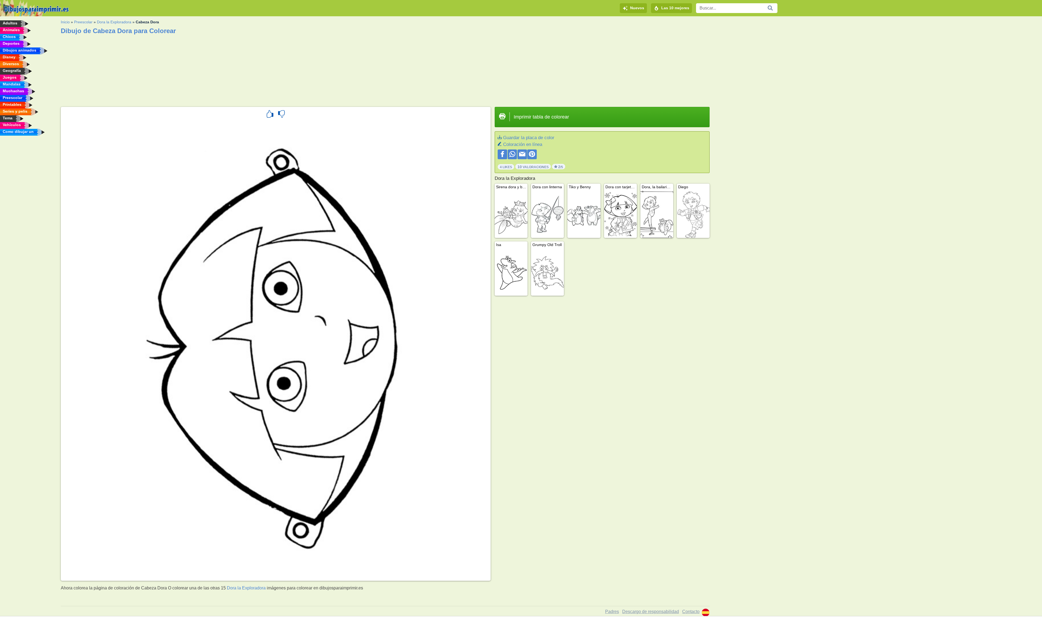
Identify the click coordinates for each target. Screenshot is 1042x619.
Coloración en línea (522, 144)
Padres (612, 611)
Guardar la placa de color (528, 137)
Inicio (65, 22)
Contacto (691, 611)
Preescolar (83, 22)
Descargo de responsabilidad (650, 611)
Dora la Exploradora (114, 22)
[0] (281, 115)
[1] (270, 115)
